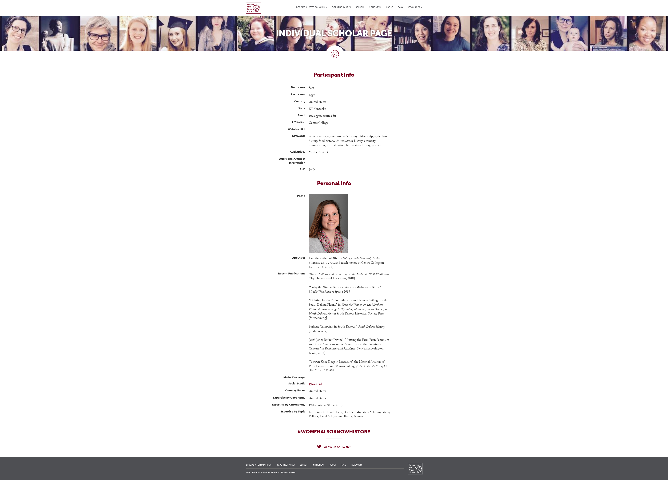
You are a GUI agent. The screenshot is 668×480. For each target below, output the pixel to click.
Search (360, 7)
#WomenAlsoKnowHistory (333, 432)
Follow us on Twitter (337, 447)
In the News (374, 7)
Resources (413, 7)
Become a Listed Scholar (310, 7)
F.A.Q (400, 7)
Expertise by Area (341, 7)
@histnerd (315, 384)
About (389, 7)
